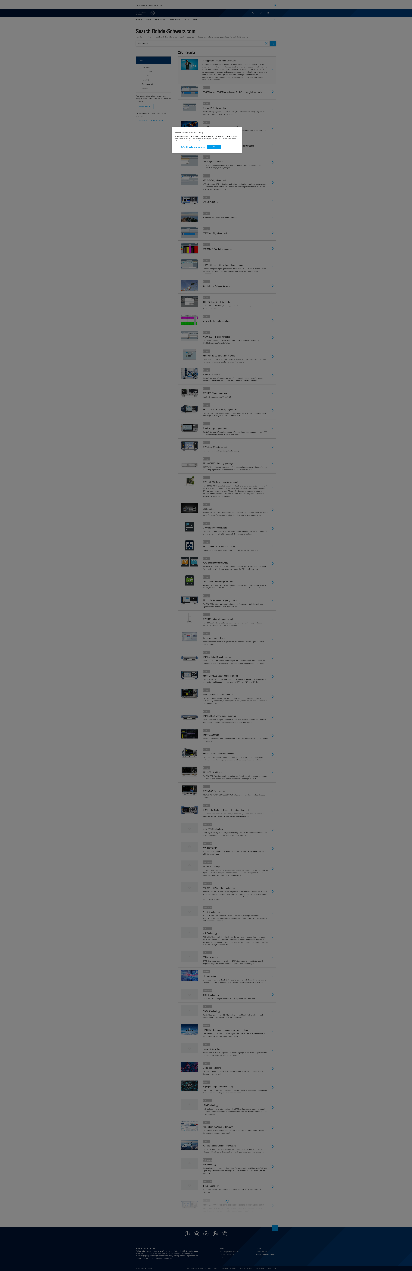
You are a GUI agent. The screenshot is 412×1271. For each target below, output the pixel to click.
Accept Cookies (214, 147)
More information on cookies (208, 141)
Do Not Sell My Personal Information (193, 147)
